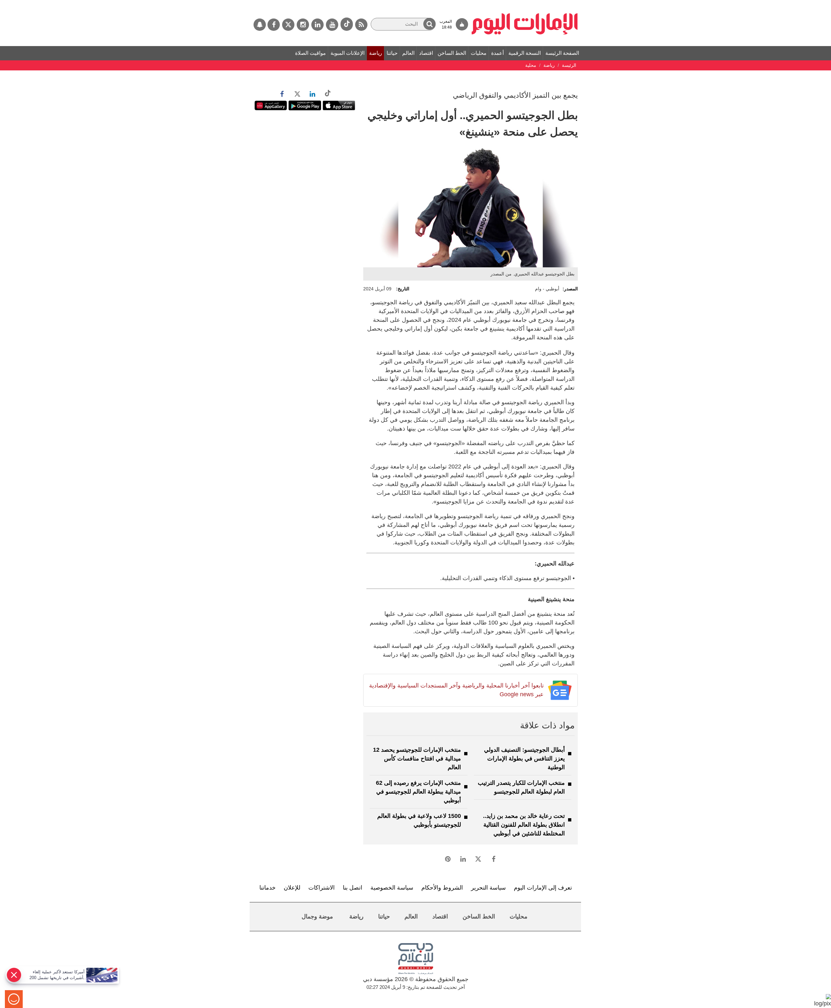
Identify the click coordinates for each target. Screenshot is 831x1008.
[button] (429, 24)
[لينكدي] (317, 24)
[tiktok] (347, 24)
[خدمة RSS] (361, 24)
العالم (408, 53)
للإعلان (292, 887)
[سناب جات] (260, 24)
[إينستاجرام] (303, 24)
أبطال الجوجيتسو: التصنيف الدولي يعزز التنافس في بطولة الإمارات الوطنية (524, 759)
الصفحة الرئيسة (562, 53)
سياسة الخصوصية (391, 887)
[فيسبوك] (273, 24)
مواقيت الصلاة (310, 53)
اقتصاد (426, 53)
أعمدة (497, 53)
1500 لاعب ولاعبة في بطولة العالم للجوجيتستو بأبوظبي (419, 820)
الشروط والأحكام (442, 887)
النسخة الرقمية (524, 53)
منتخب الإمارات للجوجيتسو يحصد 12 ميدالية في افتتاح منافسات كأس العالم (417, 759)
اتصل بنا (352, 887)
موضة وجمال (317, 916)
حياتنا (392, 53)
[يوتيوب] (332, 24)
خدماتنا (267, 887)
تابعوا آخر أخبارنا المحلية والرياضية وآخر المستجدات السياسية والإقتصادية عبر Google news (456, 690)
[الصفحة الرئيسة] (525, 3)
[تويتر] (288, 24)
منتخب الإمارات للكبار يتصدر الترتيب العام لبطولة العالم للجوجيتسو (521, 787)
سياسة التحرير (488, 887)
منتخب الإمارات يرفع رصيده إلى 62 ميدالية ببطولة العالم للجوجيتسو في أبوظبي (418, 792)
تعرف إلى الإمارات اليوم (543, 887)
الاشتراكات (321, 887)
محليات (479, 53)
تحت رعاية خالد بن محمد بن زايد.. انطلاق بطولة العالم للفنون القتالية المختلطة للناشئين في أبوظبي (524, 825)
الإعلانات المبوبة (347, 53)
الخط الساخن (452, 53)
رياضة (375, 53)
